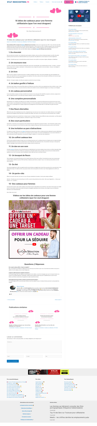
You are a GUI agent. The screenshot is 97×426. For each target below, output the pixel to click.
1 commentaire (11, 327)
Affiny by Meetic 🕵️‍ (39, 383)
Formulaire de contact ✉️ (27, 416)
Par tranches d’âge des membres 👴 (14, 390)
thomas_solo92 (72, 40)
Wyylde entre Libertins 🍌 (41, 397)
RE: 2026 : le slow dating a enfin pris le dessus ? (77, 51)
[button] (37, 2)
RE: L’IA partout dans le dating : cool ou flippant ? (78, 55)
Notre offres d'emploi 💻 (27, 411)
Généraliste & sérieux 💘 (69, 383)
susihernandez (72, 31)
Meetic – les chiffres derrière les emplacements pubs (69, 417)
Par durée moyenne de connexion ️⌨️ (14, 387)
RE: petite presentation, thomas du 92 (75, 33)
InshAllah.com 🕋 (39, 391)
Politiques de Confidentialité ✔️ (27, 419)
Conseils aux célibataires (22, 41)
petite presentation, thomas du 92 (75, 38)
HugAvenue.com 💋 (39, 390)
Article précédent (11, 299)
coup (37, 49)
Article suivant (58, 299)
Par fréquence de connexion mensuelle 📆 (15, 397)
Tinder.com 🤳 (38, 395)
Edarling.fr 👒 (38, 386)
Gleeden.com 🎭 (39, 388)
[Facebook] (11, 294)
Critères (35, 1)
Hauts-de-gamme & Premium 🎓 (70, 384)
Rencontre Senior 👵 (68, 388)
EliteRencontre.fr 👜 (40, 387)
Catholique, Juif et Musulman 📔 (70, 387)
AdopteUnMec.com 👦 (40, 381)
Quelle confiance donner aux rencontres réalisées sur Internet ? (19, 325)
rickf (70, 53)
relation (23, 131)
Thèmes (41, 1)
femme (23, 44)
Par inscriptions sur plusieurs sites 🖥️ (14, 391)
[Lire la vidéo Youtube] (34, 214)
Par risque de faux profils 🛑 (12, 393)
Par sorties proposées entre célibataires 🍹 (15, 394)
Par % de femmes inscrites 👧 (13, 384)
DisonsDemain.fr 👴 (39, 384)
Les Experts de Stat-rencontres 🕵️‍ (27, 405)
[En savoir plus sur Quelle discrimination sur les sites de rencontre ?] (47, 316)
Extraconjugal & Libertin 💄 (69, 386)
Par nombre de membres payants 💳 (14, 386)
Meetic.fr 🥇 (38, 394)
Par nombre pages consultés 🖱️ (13, 388)
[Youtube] (9, 294)
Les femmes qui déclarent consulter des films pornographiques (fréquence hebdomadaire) (66, 407)
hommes (12, 149)
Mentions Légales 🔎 (27, 413)
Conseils (47, 1)
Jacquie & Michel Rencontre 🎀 (42, 393)
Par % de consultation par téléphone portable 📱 (16, 395)
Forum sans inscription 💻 (57, 1)
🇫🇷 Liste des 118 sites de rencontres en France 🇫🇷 (17, 381)
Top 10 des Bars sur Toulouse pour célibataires (67, 413)
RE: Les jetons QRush (72, 29)
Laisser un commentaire (11, 41)
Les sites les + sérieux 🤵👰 (12, 383)
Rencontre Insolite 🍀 (68, 390)
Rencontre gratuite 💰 (68, 381)
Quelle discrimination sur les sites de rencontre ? (44, 325)
